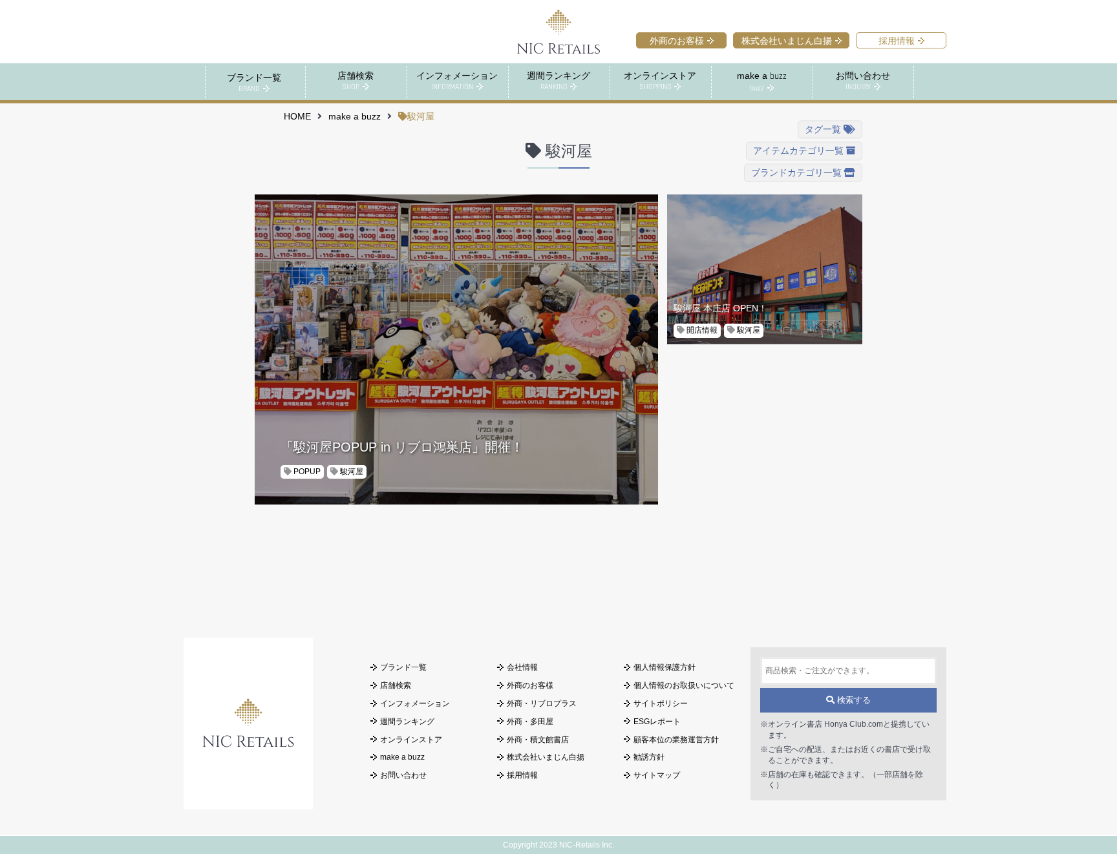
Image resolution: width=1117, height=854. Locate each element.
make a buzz (354, 116)
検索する (853, 700)
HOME (297, 116)
